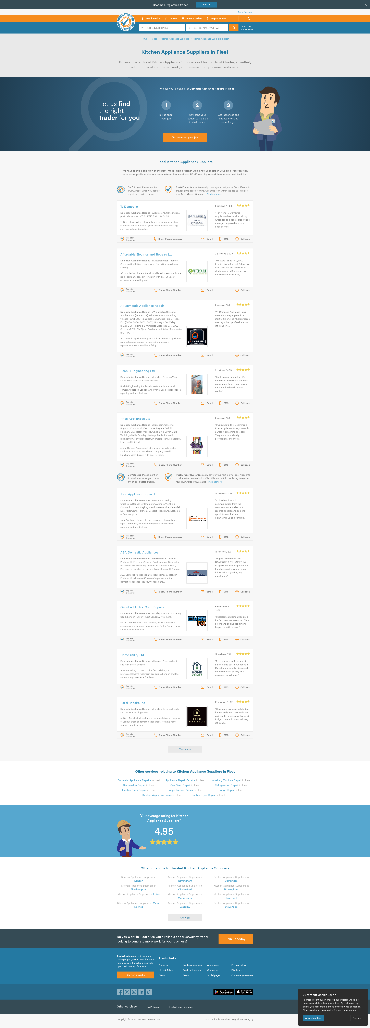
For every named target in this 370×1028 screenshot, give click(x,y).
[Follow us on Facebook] (120, 992)
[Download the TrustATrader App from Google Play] (223, 992)
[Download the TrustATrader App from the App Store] (244, 992)
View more (185, 749)
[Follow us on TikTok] (149, 992)
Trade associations (193, 964)
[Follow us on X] (127, 992)
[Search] (233, 27)
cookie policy (326, 1010)
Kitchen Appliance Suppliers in (138, 878)
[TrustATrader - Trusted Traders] (126, 17)
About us (164, 964)
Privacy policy (238, 964)
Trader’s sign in (245, 11)
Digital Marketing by (242, 1019)
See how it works (135, 974)
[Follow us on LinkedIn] (141, 992)
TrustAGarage (152, 1007)
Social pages (213, 975)
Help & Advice (166, 970)
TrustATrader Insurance (181, 1007)
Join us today (235, 938)
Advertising (213, 964)
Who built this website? (217, 1019)
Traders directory (192, 970)
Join (206, 4)
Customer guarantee (242, 975)
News (162, 975)
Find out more (214, 194)
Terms (186, 975)
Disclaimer (237, 970)
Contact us (213, 970)
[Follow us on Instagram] (134, 992)
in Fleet (139, 780)
